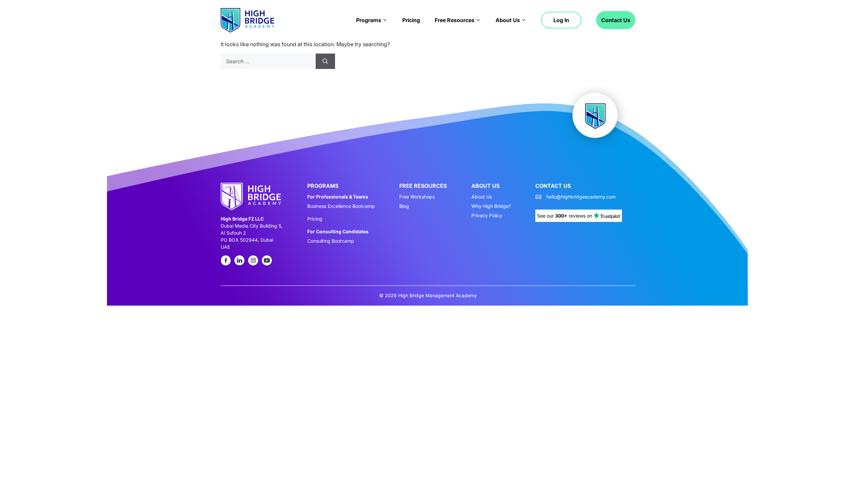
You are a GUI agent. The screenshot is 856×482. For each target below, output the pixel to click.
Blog (404, 206)
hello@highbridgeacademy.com (581, 196)
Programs (368, 20)
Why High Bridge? (491, 206)
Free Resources (454, 20)
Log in (561, 20)
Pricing (411, 20)
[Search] (325, 61)
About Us (508, 20)
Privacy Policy (486, 215)
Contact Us (615, 20)
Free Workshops (417, 196)
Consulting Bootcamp (330, 241)
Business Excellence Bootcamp (341, 206)
